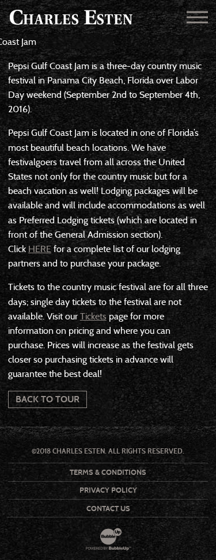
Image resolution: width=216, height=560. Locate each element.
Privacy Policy (108, 490)
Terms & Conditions (108, 472)
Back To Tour (47, 399)
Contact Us (108, 508)
